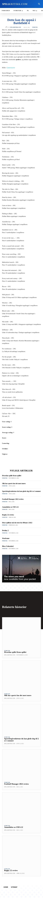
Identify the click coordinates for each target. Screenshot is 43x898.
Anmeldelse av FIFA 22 (10, 507)
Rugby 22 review (8, 515)
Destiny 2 (5, 530)
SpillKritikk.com (15, 27)
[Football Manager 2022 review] (21, 764)
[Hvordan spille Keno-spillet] (21, 632)
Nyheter (34, 27)
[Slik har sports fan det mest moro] (21, 676)
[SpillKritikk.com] (7, 27)
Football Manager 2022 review (13, 499)
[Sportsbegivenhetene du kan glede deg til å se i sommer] (21, 719)
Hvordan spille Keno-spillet (11, 475)
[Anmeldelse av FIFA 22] (21, 808)
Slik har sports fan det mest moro (14, 483)
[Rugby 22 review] (21, 851)
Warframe (5, 538)
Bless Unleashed (7, 546)
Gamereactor (10, 67)
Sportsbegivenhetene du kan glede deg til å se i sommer (21, 491)
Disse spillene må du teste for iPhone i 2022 (17, 523)
